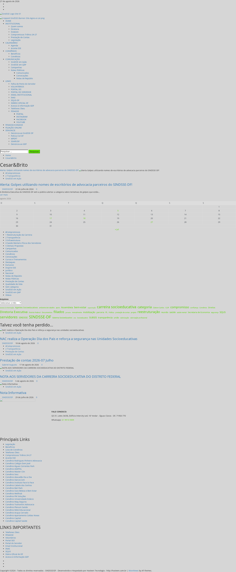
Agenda (14, 45)
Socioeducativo (82, 318)
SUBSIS (93, 317)
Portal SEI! (10, 540)
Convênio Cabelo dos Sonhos (18, 485)
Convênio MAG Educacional (17, 510)
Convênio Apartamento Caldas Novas (22, 515)
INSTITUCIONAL (12, 23)
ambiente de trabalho (47, 308)
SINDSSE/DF (7, 189)
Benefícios (15, 53)
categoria (145, 307)
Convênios (15, 56)
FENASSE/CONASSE (14, 125)
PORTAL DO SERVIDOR (21, 92)
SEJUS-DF (15, 100)
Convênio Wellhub (13, 493)
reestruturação (149, 312)
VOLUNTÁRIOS (17, 86)
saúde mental (182, 312)
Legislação (15, 40)
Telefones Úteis (18, 108)
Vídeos (8, 295)
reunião (164, 312)
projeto (133, 312)
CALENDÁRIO (11, 42)
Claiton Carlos (158, 307)
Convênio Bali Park (13, 488)
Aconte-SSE (16, 48)
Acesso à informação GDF (22, 105)
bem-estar (80, 307)
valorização (124, 318)
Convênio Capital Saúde (16, 521)
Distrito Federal (35, 312)
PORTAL (19, 114)
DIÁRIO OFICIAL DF (19, 103)
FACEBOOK (21, 119)
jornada (68, 312)
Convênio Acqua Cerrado (16, 512)
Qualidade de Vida (13, 284)
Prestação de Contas (20, 37)
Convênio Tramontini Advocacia (19, 504)
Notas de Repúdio (24, 78)
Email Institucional (14, 546)
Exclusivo (9, 265)
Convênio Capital (13, 518)
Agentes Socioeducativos (26, 307)
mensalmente (77, 312)
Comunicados (22, 73)
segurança (214, 312)
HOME (8, 21)
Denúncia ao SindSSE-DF (22, 133)
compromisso (179, 307)
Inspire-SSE (10, 267)
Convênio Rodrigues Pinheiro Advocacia (23, 460)
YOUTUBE (20, 122)
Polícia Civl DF (17, 136)
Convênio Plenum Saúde (16, 507)
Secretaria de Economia (199, 312)
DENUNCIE (10, 130)
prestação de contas (122, 312)
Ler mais (4, 194)
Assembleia (67, 307)
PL (106, 312)
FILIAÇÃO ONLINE (13, 127)
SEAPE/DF (15, 141)
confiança (194, 307)
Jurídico (8, 270)
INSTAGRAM (21, 116)
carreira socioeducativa (116, 306)
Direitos (211, 307)
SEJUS (223, 312)
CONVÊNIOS (11, 51)
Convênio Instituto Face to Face (19, 482)
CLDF (167, 308)
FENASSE (15, 111)
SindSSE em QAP (18, 64)
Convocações (22, 75)
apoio (58, 308)
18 (84, 218)
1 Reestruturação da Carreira (18, 235)
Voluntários (10, 537)
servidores (9, 317)
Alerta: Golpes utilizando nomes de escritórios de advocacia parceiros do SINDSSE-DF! (39, 170)
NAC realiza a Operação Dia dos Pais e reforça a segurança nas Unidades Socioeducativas (68, 338)
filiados (59, 312)
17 (51, 218)
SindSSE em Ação (19, 62)
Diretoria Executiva (14, 312)
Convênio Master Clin (15, 471)
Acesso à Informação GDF (17, 557)
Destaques (10, 262)
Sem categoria (12, 287)
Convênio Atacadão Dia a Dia (18, 477)
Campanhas (16, 67)
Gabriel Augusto (9, 364)
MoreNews (133, 570)
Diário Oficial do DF (14, 554)
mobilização (89, 312)
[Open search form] (1, 148)
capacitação (92, 308)
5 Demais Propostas (14, 245)
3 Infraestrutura (12, 240)
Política (111, 312)
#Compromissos (12, 173)
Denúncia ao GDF (19, 144)
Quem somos (17, 26)
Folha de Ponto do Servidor (23, 84)
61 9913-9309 (68, 420)
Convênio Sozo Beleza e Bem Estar (21, 490)
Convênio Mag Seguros (16, 501)
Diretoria (15, 29)
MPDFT (14, 138)
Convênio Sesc (12, 474)
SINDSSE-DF (40, 317)
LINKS (8, 81)
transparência (105, 317)
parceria (100, 312)
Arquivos (4, 299)
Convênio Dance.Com (15, 480)
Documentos (47, 312)
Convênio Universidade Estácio (19, 499)
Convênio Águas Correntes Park (19, 466)
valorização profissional (138, 318)
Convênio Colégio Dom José (17, 463)
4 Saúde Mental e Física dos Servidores (23, 243)
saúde (172, 312)
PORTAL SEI (16, 89)
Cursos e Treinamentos (15, 259)
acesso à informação (7, 308)
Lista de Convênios (14, 449)
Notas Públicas (17, 70)
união (116, 317)
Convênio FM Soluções (15, 496)
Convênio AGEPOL (13, 469)
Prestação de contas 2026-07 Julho (27, 360)
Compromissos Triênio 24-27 (24, 34)
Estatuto (14, 32)
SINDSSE (23, 317)
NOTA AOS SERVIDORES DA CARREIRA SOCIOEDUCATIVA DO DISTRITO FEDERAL (60, 376)
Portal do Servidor (13, 543)
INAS (13, 97)
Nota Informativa (13, 392)
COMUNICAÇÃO (12, 59)
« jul (117, 229)
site (74, 318)
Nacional (9, 273)
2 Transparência (12, 176)
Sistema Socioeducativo (62, 317)
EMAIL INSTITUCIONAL (21, 94)
